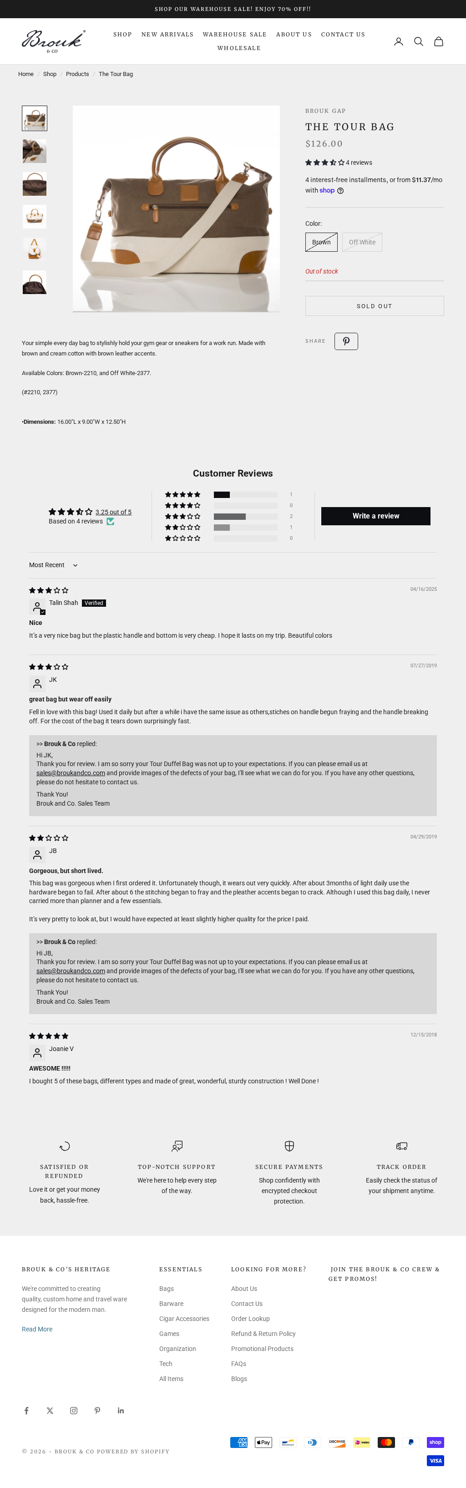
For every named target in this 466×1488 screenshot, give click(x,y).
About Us (294, 34)
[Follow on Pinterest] (97, 1410)
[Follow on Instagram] (73, 1410)
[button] (325, 162)
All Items (171, 1378)
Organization (177, 1348)
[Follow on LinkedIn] (121, 1410)
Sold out (375, 306)
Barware (171, 1303)
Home (26, 74)
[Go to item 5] (34, 249)
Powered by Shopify (133, 1451)
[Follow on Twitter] (50, 1410)
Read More (37, 1329)
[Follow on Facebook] (26, 1410)
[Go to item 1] (34, 118)
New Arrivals (168, 34)
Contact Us (343, 34)
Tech (165, 1363)
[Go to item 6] (34, 282)
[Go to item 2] (34, 151)
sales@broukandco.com (70, 773)
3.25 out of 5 (114, 512)
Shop (123, 34)
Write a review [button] (376, 516)
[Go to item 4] (34, 216)
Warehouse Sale (235, 34)
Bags (166, 1288)
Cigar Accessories (184, 1318)
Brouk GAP (325, 110)
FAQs (238, 1363)
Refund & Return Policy (263, 1333)
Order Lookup (250, 1318)
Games (169, 1333)
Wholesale (239, 48)
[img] (48, 590)
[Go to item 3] (34, 184)
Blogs (239, 1378)
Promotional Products (262, 1348)
